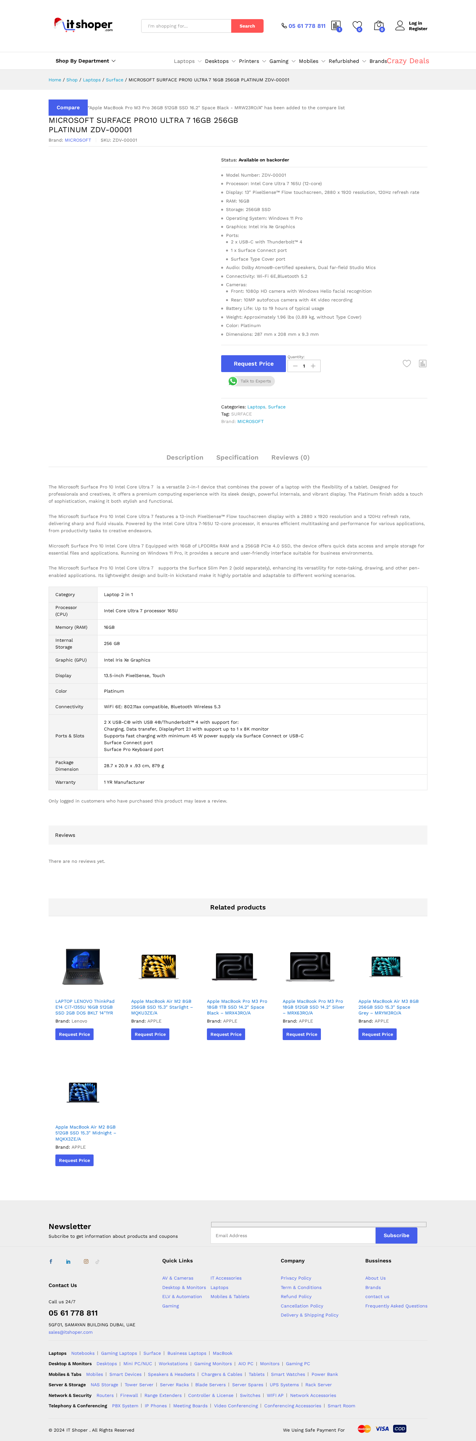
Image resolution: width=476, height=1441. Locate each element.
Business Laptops (186, 1353)
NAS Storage (104, 1384)
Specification (237, 457)
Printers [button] (249, 61)
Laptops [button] (184, 61)
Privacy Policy (296, 1278)
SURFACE (241, 413)
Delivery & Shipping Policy (309, 1315)
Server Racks (174, 1384)
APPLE (154, 1021)
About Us (375, 1278)
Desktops (106, 1363)
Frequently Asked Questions (396, 1305)
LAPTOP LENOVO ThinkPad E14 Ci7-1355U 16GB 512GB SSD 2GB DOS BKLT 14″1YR (85, 1007)
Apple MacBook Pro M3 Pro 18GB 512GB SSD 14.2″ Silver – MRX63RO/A (314, 1007)
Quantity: (296, 357)
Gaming (170, 1305)
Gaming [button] (279, 61)
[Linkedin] (68, 1261)
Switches (250, 1395)
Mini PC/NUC (137, 1363)
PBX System (125, 1405)
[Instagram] (86, 1262)
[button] (423, 363)
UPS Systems (284, 1384)
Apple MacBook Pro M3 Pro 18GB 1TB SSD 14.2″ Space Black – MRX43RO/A (237, 1007)
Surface (277, 406)
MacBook (222, 1353)
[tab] (185, 460)
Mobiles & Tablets (229, 1296)
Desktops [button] (217, 61)
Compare (68, 107)
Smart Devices (125, 1374)
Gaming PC (298, 1363)
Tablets (257, 1374)
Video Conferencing (236, 1405)
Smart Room (341, 1405)
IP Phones (156, 1405)
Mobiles (94, 1374)
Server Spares (247, 1384)
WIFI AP (275, 1395)
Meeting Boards (190, 1405)
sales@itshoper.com (71, 1332)
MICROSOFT (78, 140)
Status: (229, 159)
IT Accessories (226, 1278)
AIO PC (246, 1363)
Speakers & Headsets (171, 1374)
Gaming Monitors (213, 1363)
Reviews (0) (290, 457)
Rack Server (318, 1384)
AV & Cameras (177, 1278)
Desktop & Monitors (184, 1287)
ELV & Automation (182, 1296)
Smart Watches (288, 1374)
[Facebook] (50, 1261)
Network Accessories (313, 1395)
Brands (378, 61)
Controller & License (210, 1395)
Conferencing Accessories (292, 1405)
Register (418, 28)
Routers (105, 1395)
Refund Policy (296, 1296)
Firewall (129, 1395)
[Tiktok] (97, 1261)
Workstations (173, 1363)
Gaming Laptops (119, 1353)
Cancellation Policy (302, 1305)
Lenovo (79, 1021)
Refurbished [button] (344, 61)
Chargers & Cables (221, 1374)
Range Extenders (163, 1395)
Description (184, 457)
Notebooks (83, 1353)
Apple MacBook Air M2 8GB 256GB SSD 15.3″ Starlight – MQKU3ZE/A (162, 1007)
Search (247, 26)
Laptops (256, 406)
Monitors (269, 1363)
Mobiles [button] (308, 61)
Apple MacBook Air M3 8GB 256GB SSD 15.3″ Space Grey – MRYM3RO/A (388, 1007)
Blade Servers (210, 1384)
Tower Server (139, 1384)
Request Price (254, 363)
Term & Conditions (301, 1287)
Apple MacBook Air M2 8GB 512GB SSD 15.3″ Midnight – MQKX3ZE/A (85, 1132)
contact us (377, 1296)
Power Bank (325, 1374)
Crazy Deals (408, 61)
